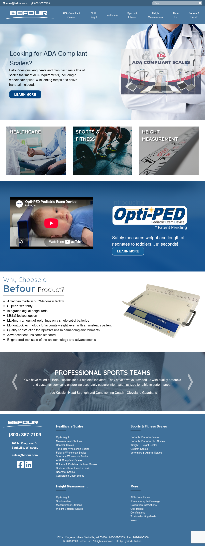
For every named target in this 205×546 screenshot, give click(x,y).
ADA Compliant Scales (71, 15)
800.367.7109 (41, 3)
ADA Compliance (140, 497)
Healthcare (112, 15)
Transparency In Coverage (145, 501)
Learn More (25, 94)
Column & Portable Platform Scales (76, 464)
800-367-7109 (117, 537)
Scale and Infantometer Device (73, 468)
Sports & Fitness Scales (149, 426)
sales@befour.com (16, 3)
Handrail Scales (65, 445)
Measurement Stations (69, 441)
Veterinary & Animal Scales (146, 452)
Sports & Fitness (132, 15)
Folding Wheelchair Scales (71, 452)
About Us (176, 15)
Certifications (138, 512)
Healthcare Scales (69, 426)
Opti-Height (62, 437)
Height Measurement (156, 15)
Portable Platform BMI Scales (148, 441)
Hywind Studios (132, 541)
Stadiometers (63, 501)
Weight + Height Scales (144, 445)
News (134, 520)
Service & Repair (194, 15)
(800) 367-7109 (25, 434)
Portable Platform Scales (145, 437)
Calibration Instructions (144, 505)
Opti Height (93, 15)
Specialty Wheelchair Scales (72, 456)
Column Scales (139, 449)
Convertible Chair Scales (70, 475)
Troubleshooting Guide (143, 516)
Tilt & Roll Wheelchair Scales (72, 449)
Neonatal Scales (65, 472)
